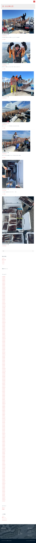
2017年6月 (3, 425)
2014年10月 (3, 467)
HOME (19, 530)
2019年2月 (3, 398)
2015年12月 (3, 448)
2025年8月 (3, 292)
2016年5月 (3, 441)
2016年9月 (3, 437)
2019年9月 (3, 388)
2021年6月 (3, 360)
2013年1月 (3, 495)
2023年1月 (3, 334)
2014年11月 (3, 465)
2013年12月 (3, 480)
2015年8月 (3, 453)
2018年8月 (3, 406)
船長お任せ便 (4, 259)
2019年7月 (3, 391)
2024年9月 (3, 307)
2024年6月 (3, 311)
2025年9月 (3, 291)
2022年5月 (3, 345)
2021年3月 (3, 364)
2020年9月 (3, 372)
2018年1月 (3, 415)
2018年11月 (3, 402)
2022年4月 (3, 346)
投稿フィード (4, 517)
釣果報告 (3, 509)
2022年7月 (3, 342)
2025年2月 (3, 300)
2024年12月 (3, 303)
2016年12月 (3, 433)
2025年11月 (3, 288)
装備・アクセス (20, 534)
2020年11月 (3, 369)
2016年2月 (3, 445)
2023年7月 (3, 326)
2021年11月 (3, 353)
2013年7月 (3, 487)
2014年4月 (3, 475)
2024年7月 (3, 310)
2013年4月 (3, 491)
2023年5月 (3, 329)
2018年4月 (3, 411)
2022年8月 (3, 341)
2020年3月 (3, 380)
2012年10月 (3, 499)
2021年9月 (3, 356)
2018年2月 (3, 414)
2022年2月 (3, 349)
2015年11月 (3, 449)
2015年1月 (3, 463)
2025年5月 (3, 296)
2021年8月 (3, 357)
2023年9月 (3, 323)
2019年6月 (3, 392)
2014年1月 (3, 479)
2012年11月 (3, 498)
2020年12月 (3, 368)
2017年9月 (3, 421)
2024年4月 (3, 314)
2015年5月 (3, 457)
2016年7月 (3, 438)
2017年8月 (3, 422)
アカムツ (3, 258)
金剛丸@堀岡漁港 (30, 535)
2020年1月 (3, 383)
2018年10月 (3, 403)
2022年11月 (3, 337)
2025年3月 (3, 299)
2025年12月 (3, 287)
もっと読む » (4, 39)
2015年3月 (3, 460)
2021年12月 (3, 352)
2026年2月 (3, 284)
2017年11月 (3, 418)
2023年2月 (3, 333)
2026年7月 (3, 277)
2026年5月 (3, 280)
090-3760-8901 (30, 536)
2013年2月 (3, 494)
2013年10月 (3, 483)
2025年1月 (3, 302)
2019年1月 (3, 399)
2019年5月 (3, 394)
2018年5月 (3, 410)
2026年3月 (3, 283)
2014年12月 (3, 464)
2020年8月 (3, 373)
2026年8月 (3, 276)
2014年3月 (3, 476)
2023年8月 (3, 325)
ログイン (3, 516)
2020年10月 (4, 371)
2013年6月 (3, 488)
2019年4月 (3, 395)
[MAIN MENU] (34, 1)
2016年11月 (3, 434)
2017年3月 (3, 429)
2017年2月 (3, 430)
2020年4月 (3, 379)
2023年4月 (3, 330)
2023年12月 (3, 319)
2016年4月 (3, 442)
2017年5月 (3, 426)
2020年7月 (3, 375)
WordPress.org (4, 520)
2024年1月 (3, 318)
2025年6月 (3, 295)
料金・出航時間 (20, 533)
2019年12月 (3, 384)
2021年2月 (3, 365)
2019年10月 (3, 387)
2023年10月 (3, 322)
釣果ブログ (19, 532)
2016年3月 (3, 444)
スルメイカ (5, 34)
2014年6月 (3, 472)
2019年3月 (3, 396)
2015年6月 (3, 456)
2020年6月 (3, 376)
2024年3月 (3, 315)
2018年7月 (3, 407)
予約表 (19, 531)
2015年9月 (3, 452)
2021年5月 (3, 361)
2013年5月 (3, 490)
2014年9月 (3, 468)
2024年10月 (3, 306)
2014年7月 (3, 471)
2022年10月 (3, 338)
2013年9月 (3, 484)
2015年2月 (3, 461)
